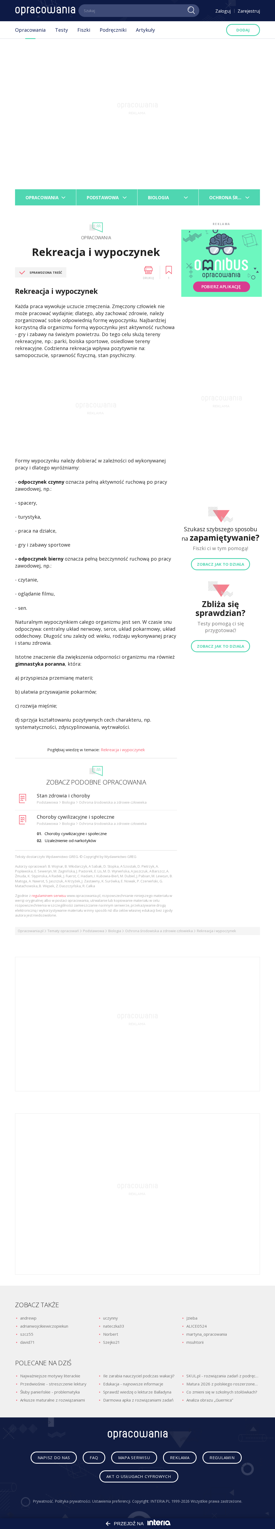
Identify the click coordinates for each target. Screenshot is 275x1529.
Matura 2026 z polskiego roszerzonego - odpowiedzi (223, 1384)
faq (94, 1457)
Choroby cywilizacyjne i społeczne (75, 817)
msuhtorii (195, 1342)
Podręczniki (113, 30)
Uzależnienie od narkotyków (70, 840)
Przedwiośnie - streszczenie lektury (53, 1384)
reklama (180, 1457)
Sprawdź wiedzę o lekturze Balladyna (137, 1392)
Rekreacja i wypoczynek (123, 749)
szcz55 (26, 1334)
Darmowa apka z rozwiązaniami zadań (138, 1400)
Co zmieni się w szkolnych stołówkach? (221, 1392)
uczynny (110, 1318)
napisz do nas (54, 1457)
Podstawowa (93, 930)
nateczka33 (113, 1326)
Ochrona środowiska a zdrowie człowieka (159, 930)
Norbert (110, 1334)
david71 (27, 1342)
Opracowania (30, 30)
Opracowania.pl (31, 930)
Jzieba (191, 1318)
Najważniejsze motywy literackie (50, 1375)
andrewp (28, 1318)
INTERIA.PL (160, 1501)
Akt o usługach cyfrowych (138, 1476)
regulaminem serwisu (49, 895)
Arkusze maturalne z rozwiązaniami (52, 1400)
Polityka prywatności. (73, 1501)
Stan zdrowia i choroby (63, 795)
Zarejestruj (249, 11)
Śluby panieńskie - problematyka (50, 1392)
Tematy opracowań (63, 930)
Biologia (114, 930)
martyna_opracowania (206, 1334)
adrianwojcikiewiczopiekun (44, 1326)
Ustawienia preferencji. (111, 1501)
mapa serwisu (134, 1457)
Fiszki (83, 30)
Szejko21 (111, 1342)
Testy (61, 30)
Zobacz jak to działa (220, 564)
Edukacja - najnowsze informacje (133, 1384)
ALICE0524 (196, 1326)
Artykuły (145, 30)
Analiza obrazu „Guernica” (209, 1400)
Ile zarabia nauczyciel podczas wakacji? (139, 1375)
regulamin (222, 1457)
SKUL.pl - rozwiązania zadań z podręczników (223, 1375)
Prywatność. (43, 1501)
